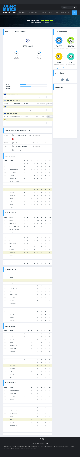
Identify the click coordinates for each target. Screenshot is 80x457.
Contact (47, 443)
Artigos (50, 12)
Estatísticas (22, 12)
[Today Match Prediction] (10, 8)
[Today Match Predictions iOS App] (67, 80)
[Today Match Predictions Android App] (62, 80)
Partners (37, 443)
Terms (32, 443)
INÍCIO (32, 22)
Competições (33, 12)
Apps (57, 12)
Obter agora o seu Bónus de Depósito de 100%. (64, 68)
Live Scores (42, 12)
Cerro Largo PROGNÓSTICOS (42, 22)
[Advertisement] (27, 71)
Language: (72, 1)
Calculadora (65, 12)
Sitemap (42, 443)
